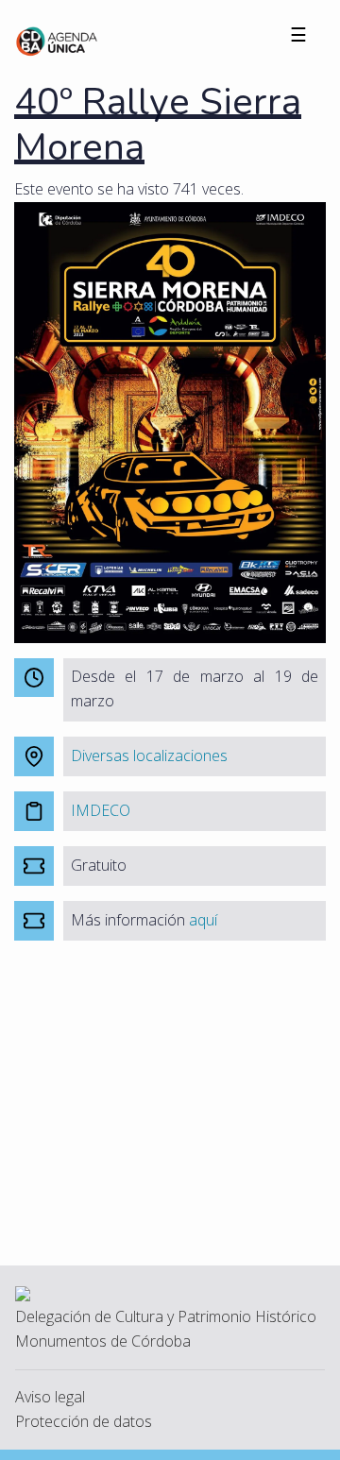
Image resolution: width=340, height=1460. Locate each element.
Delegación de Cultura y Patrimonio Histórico (165, 1316)
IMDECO (100, 810)
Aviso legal (50, 1396)
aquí (203, 919)
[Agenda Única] (57, 39)
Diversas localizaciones (149, 755)
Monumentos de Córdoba (103, 1341)
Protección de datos (83, 1421)
